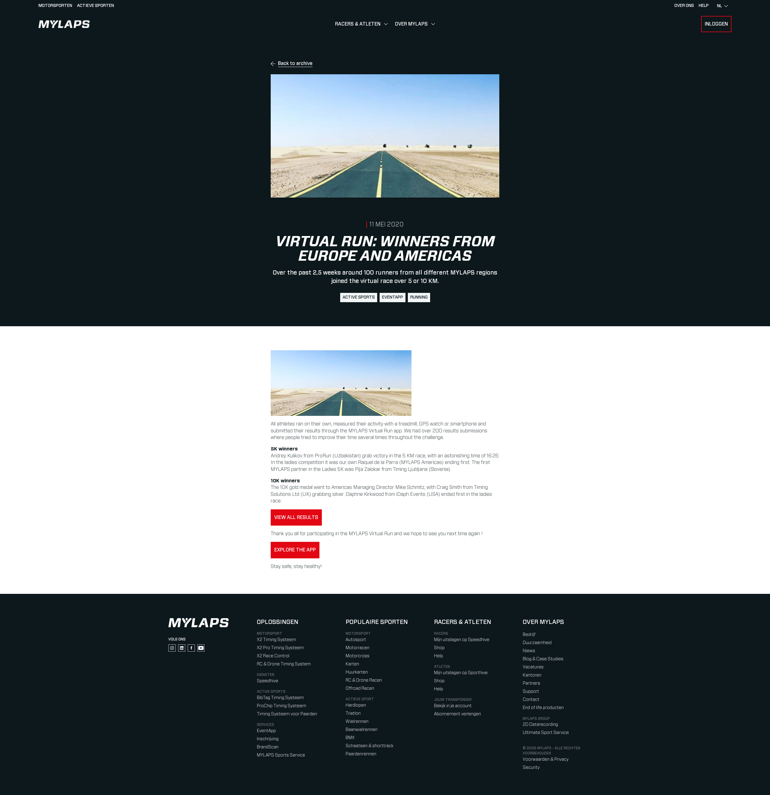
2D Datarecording (540, 724)
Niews (529, 651)
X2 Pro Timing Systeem (280, 648)
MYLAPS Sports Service (281, 755)
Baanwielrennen (361, 729)
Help (438, 656)
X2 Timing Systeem (276, 639)
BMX (350, 737)
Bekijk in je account (453, 706)
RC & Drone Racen (364, 680)
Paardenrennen (361, 754)
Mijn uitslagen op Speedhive (461, 639)
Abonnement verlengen (457, 714)
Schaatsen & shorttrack (369, 746)
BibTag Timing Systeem (280, 697)
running (419, 297)
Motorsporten (55, 6)
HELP (704, 6)
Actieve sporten (95, 6)
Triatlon (353, 713)
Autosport (356, 639)
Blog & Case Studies (543, 659)
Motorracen (357, 648)
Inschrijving (268, 739)
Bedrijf (529, 634)
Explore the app (295, 550)
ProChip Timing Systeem (281, 706)
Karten (352, 664)
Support (531, 691)
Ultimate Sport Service (546, 732)
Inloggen (716, 24)
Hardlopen (356, 705)
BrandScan (268, 747)
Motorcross (357, 656)
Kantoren (532, 675)
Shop (439, 648)
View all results (296, 517)
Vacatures (533, 667)
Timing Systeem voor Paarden (287, 714)
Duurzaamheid (537, 642)
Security (531, 767)
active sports (359, 297)
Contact (531, 699)
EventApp (392, 297)
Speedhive (267, 681)
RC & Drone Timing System (284, 664)
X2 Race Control (273, 656)
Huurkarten (357, 672)
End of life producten (543, 707)
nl (719, 6)
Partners (531, 683)
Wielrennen (357, 721)
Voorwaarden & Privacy (545, 759)
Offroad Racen (360, 688)
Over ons (684, 6)
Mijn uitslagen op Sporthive (461, 673)
